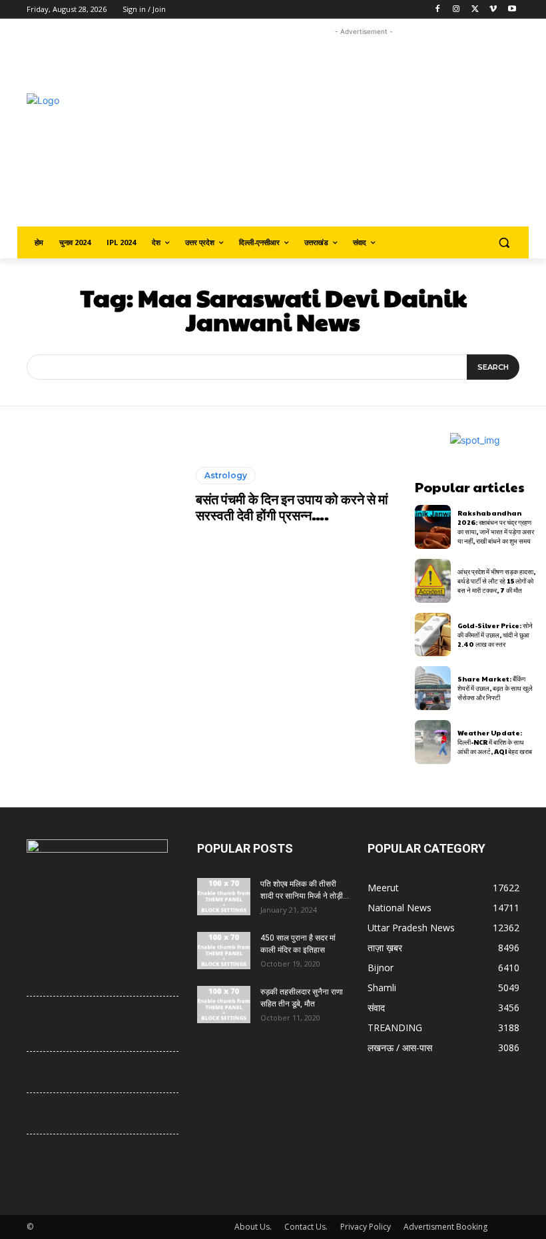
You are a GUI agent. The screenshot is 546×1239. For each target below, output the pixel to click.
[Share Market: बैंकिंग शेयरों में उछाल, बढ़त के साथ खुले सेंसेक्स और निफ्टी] (433, 688)
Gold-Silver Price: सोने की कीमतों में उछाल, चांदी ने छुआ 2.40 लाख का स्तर (495, 635)
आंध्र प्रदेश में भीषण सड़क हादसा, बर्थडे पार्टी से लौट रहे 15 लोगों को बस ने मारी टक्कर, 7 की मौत (496, 581)
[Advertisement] (377, 132)
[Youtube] (511, 9)
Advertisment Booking (445, 1226)
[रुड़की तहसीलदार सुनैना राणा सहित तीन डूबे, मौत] (223, 1004)
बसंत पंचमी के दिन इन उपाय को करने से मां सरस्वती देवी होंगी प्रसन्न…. (292, 507)
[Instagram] (456, 9)
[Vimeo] (493, 9)
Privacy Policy (365, 1226)
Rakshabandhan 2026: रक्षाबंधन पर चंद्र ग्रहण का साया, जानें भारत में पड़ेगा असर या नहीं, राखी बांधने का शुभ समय (495, 527)
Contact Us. (306, 1226)
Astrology (225, 475)
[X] (475, 9)
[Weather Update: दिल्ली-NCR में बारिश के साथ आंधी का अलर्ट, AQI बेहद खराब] (433, 742)
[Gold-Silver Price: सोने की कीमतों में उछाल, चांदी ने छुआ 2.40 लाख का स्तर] (433, 635)
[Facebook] (437, 9)
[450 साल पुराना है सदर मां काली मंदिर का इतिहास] (223, 950)
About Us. (253, 1226)
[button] (503, 242)
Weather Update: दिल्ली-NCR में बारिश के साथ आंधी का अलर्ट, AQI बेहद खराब (494, 742)
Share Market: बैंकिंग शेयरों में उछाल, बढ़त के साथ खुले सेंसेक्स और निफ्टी (495, 688)
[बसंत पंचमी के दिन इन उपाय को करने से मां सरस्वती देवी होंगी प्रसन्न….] (98, 494)
